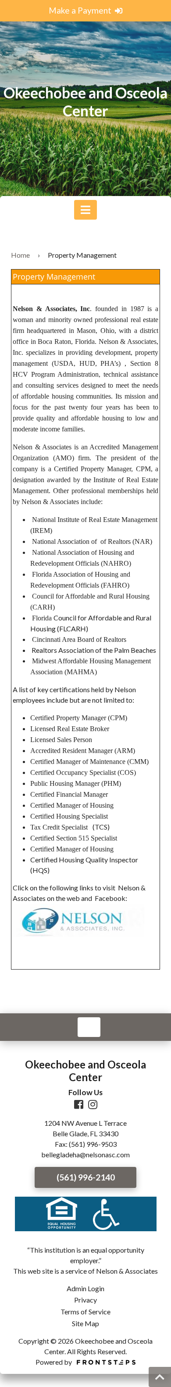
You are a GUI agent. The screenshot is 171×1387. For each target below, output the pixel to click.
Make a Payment (81, 10)
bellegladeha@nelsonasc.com (85, 1154)
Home (20, 255)
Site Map (85, 1323)
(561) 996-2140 (86, 1177)
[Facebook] (78, 1105)
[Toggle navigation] (85, 210)
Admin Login (85, 1288)
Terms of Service (85, 1311)
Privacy (85, 1300)
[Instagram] (92, 1105)
